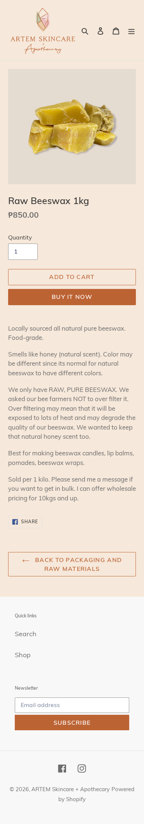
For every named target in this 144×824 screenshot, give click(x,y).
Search (26, 634)
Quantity (20, 237)
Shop (23, 655)
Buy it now (72, 296)
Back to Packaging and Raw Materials (77, 564)
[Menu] (131, 30)
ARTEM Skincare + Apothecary (70, 789)
